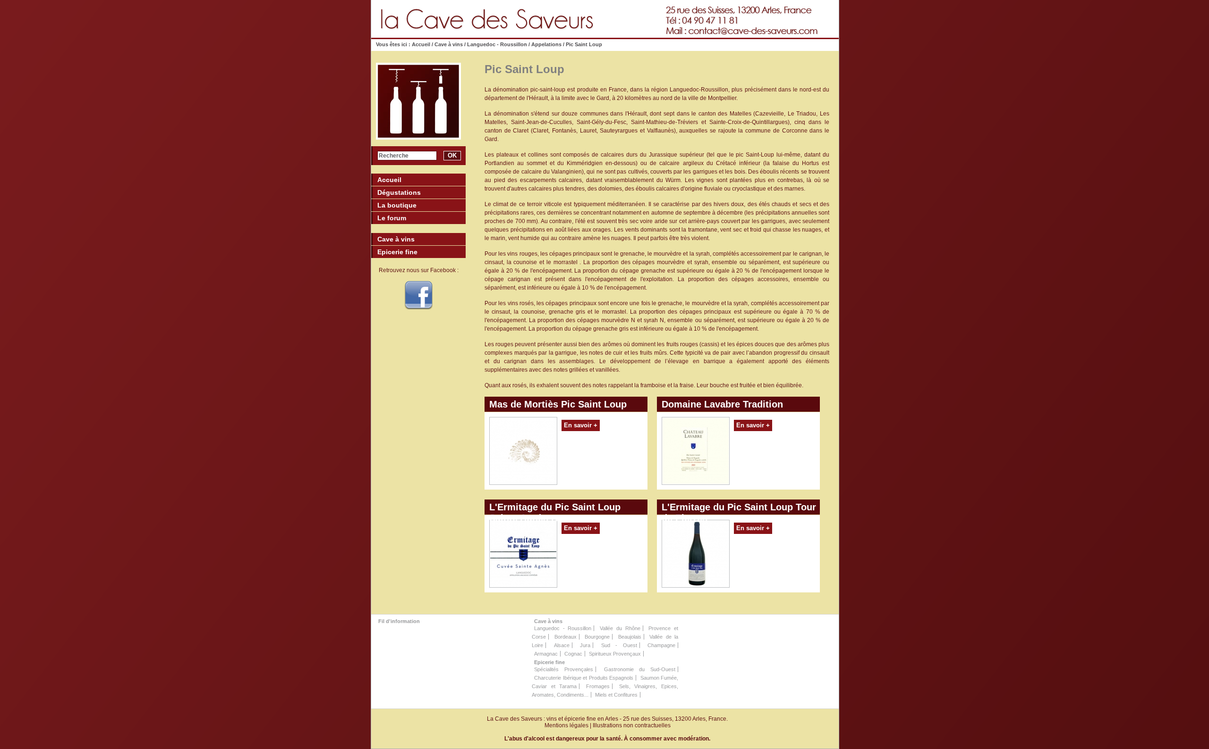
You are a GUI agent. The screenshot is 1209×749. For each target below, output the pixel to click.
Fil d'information (399, 621)
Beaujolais (629, 637)
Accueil (422, 44)
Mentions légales (566, 725)
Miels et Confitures (616, 695)
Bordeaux (565, 637)
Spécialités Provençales (563, 669)
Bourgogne (597, 637)
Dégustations (399, 192)
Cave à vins (448, 44)
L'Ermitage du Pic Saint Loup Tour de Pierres (739, 508)
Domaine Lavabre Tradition (722, 404)
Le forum (391, 218)
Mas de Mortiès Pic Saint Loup (558, 404)
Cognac (573, 654)
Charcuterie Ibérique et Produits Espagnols (583, 678)
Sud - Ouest (619, 645)
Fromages (598, 686)
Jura (585, 645)
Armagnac (546, 654)
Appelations (546, 44)
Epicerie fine (549, 662)
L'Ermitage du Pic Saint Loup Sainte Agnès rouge (555, 508)
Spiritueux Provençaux (615, 654)
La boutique (397, 205)
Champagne (661, 645)
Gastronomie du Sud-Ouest (640, 669)
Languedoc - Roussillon (497, 44)
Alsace (562, 645)
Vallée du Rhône (620, 628)
